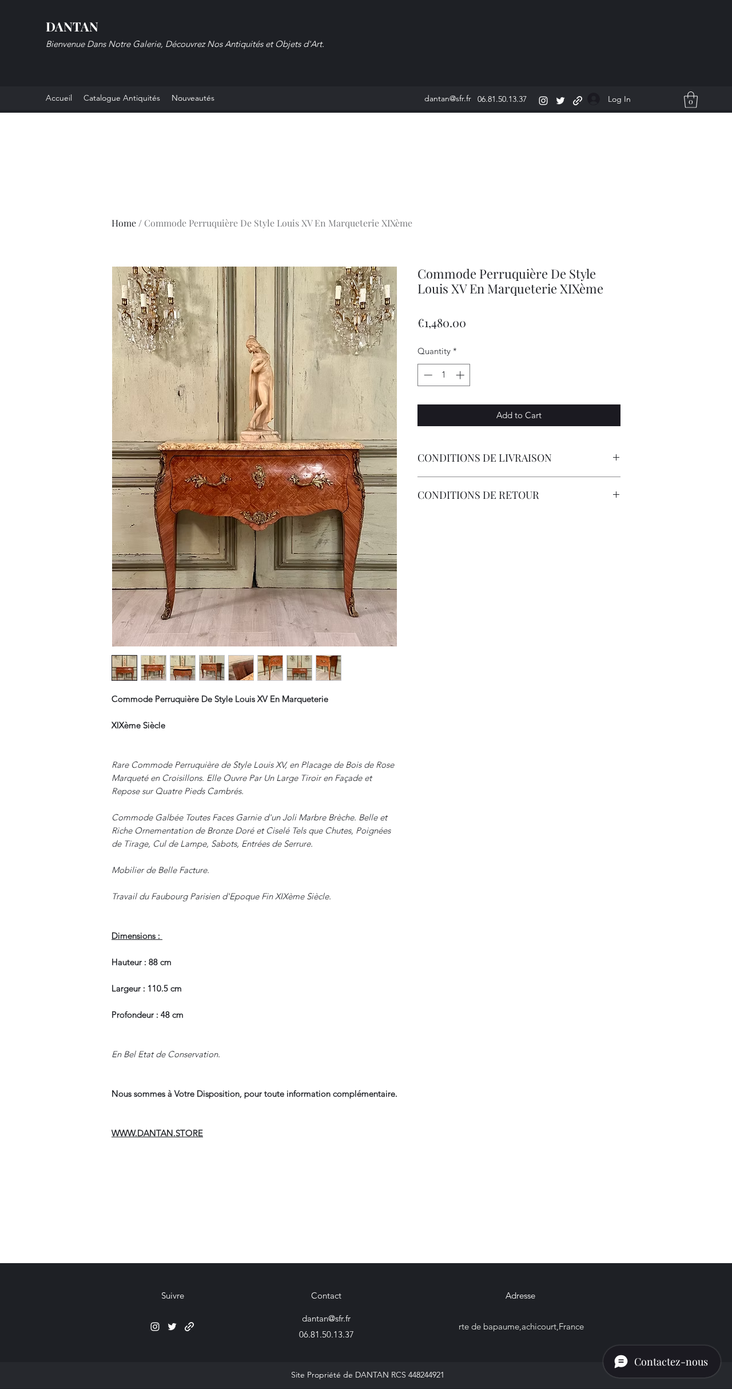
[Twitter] (560, 100)
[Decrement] (427, 375)
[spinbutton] (444, 375)
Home (124, 223)
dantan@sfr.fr (447, 98)
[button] (691, 100)
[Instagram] (543, 100)
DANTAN (72, 26)
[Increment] (461, 375)
